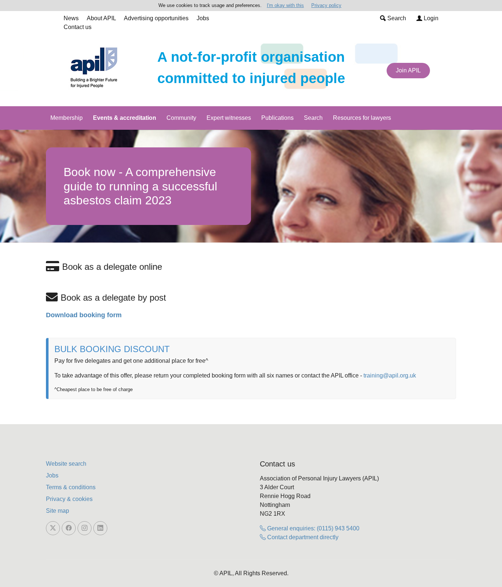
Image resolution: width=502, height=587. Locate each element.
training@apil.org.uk (389, 375)
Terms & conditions (71, 487)
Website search (66, 464)
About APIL (101, 18)
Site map (57, 511)
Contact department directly (302, 537)
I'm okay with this (285, 5)
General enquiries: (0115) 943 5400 (312, 528)
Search (396, 18)
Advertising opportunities (156, 18)
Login (430, 18)
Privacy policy (326, 5)
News (71, 18)
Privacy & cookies (69, 499)
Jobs (203, 18)
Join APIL (408, 70)
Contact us (78, 27)
